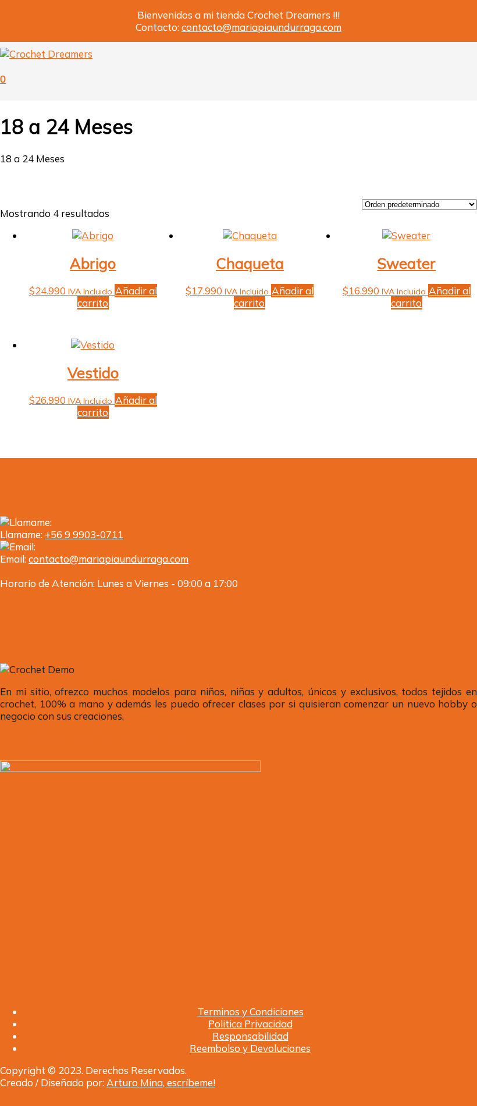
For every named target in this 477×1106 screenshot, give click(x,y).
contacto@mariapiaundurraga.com (261, 27)
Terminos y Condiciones (250, 1011)
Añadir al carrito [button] (117, 296)
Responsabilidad (250, 1036)
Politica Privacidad (250, 1024)
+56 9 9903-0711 (84, 534)
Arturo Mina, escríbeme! (160, 1082)
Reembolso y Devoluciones (250, 1048)
